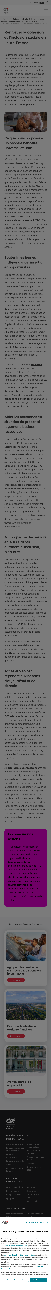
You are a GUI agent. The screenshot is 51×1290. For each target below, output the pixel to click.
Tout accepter (38, 1280)
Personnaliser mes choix (16, 1280)
